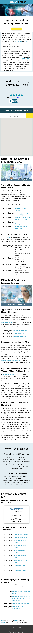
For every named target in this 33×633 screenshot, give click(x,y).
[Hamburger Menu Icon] (2, 1)
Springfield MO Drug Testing (20, 541)
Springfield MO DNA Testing (20, 546)
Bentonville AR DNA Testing (20, 556)
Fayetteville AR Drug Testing (20, 566)
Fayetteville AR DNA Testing (20, 571)
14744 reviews (21, 98)
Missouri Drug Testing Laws (20, 603)
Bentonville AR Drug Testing (20, 551)
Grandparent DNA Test (20, 330)
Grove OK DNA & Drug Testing (21, 561)
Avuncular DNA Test (19, 336)
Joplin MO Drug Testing (21, 534)
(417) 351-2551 (24, 59)
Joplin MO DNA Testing (21, 537)
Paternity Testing (6, 322)
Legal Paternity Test (9, 374)
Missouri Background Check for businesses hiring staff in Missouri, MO (21, 598)
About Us (15, 628)
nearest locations (24, 432)
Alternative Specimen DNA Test (11, 360)
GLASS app (7, 237)
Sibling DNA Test (18, 333)
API (20, 628)
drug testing (18, 41)
